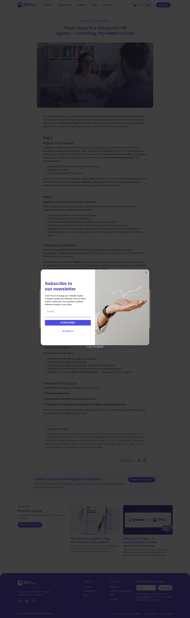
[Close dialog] (146, 272)
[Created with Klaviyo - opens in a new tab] (95, 347)
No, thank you (67, 331)
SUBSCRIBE (68, 322)
